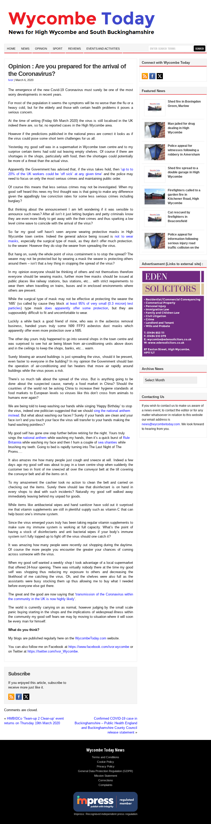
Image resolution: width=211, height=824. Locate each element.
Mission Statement (105, 775)
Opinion (41, 48)
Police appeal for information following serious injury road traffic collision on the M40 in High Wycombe (184, 243)
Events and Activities (103, 48)
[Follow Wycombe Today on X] (26, 697)
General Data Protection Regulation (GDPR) (105, 771)
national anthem (35, 438)
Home (11, 48)
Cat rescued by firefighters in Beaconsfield (179, 217)
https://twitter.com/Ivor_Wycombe (53, 651)
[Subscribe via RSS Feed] (11, 697)
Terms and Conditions (105, 757)
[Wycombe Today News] (81, 36)
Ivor (10, 80)
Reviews (74, 48)
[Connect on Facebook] (19, 697)
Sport (58, 48)
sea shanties (107, 442)
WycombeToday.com (90, 638)
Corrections (105, 780)
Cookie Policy (105, 761)
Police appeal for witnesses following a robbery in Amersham (184, 150)
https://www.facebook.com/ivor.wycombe (98, 647)
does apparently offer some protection (76, 308)
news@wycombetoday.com (161, 424)
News (25, 48)
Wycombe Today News (105, 750)
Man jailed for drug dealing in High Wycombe (181, 128)
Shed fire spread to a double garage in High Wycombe (183, 172)
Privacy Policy (106, 766)
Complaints (105, 784)
